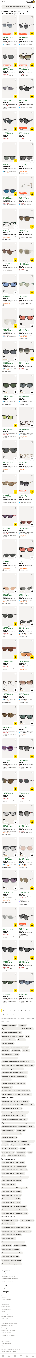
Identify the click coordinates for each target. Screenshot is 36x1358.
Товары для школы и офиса (9, 1323)
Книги (3, 1321)
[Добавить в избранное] (15, 17)
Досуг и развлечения (7, 1295)
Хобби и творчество (7, 1316)
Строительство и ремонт (8, 1330)
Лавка (15, 1356)
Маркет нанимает (6, 1343)
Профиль (33, 1356)
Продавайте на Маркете (8, 1276)
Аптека (3, 1311)
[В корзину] (15, 34)
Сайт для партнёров (7, 1281)
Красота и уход (5, 1313)
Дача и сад (4, 1318)
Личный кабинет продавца (9, 1274)
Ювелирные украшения (8, 1335)
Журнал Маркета (6, 1346)
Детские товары (6, 1332)
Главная (3, 1356)
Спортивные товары (7, 1325)
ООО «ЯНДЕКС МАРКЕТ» (13, 1349)
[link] (9, 1025)
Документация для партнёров (9, 1278)
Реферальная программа (8, 1288)
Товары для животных (7, 1328)
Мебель (3, 1297)
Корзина (27, 1356)
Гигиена (3, 1302)
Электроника (5, 1304)
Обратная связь (5, 1341)
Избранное (21, 1356)
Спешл (9, 1356)
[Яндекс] (14, 1352)
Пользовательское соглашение (10, 1339)
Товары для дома (6, 1309)
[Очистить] (29, 7)
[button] (33, 7)
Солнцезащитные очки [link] (10, 40)
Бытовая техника (6, 1299)
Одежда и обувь (6, 1306)
